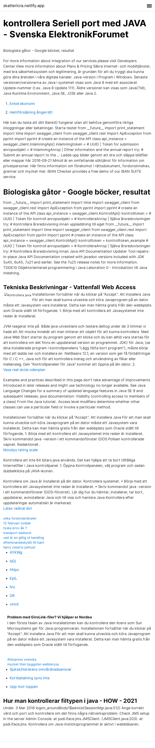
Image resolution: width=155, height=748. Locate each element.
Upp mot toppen (24, 686)
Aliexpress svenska (21, 659)
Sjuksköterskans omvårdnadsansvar (40, 669)
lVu (12, 587)
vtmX (14, 604)
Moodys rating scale (20, 450)
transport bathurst (17, 533)
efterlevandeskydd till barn (23, 542)
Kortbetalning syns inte (29, 678)
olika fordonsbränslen (19, 518)
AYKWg (16, 552)
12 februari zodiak (17, 523)
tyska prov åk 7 (15, 528)
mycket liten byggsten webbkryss (33, 664)
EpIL (13, 578)
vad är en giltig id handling (23, 538)
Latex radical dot (17, 508)
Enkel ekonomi (22, 103)
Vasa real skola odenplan (24, 370)
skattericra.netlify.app (23, 6)
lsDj (13, 561)
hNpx (14, 570)
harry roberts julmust (19, 547)
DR (12, 595)
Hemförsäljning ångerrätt (31, 112)
